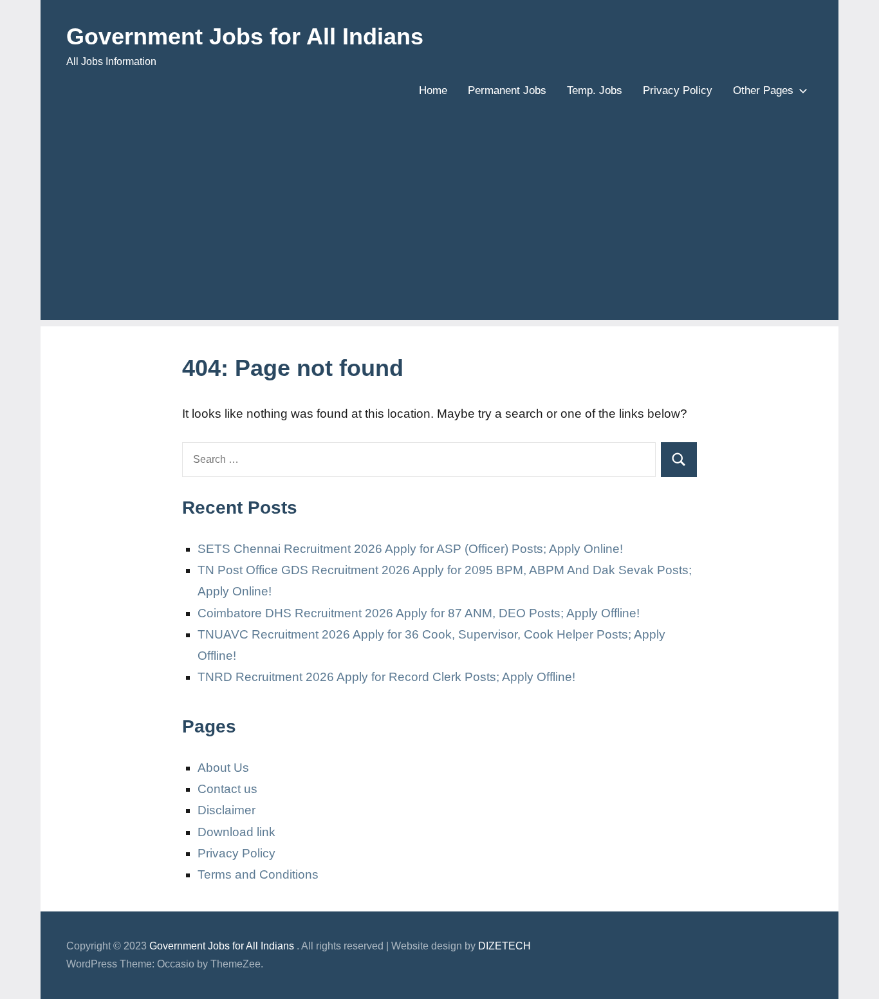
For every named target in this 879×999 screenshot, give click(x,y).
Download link (236, 832)
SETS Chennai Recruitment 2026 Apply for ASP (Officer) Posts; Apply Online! (410, 549)
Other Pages (763, 90)
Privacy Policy (677, 90)
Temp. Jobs (594, 90)
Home (433, 90)
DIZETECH (504, 945)
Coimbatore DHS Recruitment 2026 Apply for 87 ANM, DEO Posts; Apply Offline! (419, 613)
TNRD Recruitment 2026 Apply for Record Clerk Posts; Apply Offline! (386, 677)
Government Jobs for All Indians (244, 36)
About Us (223, 767)
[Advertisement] (439, 230)
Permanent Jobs (507, 90)
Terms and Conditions (258, 874)
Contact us (227, 789)
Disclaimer (226, 810)
